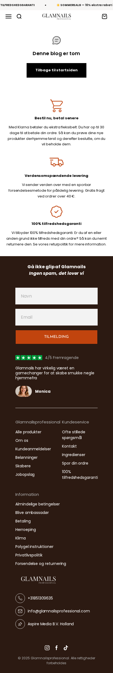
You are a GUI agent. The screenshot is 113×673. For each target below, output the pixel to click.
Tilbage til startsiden (56, 70)
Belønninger (26, 457)
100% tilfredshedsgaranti (80, 474)
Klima (20, 538)
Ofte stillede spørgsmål (73, 434)
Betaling (22, 521)
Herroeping (25, 529)
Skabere (23, 466)
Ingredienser (73, 454)
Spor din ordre (75, 463)
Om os (21, 440)
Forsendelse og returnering (40, 563)
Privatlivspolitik (29, 555)
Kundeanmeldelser (33, 449)
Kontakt (69, 446)
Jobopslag (25, 474)
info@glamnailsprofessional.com (59, 611)
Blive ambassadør (32, 512)
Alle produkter (28, 432)
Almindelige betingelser (37, 504)
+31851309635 (40, 598)
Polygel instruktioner (34, 546)
